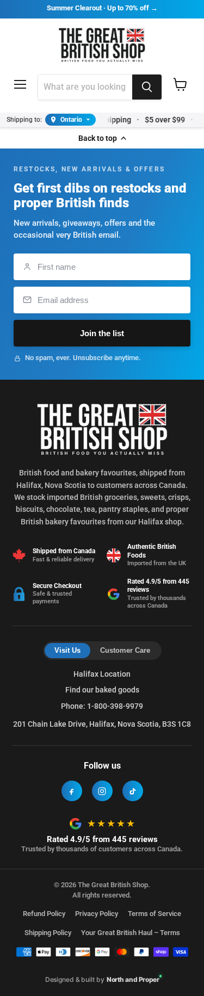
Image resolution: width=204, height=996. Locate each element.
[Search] (147, 87)
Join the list (102, 333)
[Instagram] (102, 791)
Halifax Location (102, 674)
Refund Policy (44, 914)
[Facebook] (71, 791)
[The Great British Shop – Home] (102, 44)
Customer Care (125, 650)
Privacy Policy (96, 914)
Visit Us (67, 650)
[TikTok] (132, 791)
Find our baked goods (102, 689)
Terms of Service (154, 914)
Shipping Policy (47, 933)
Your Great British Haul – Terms (130, 933)
